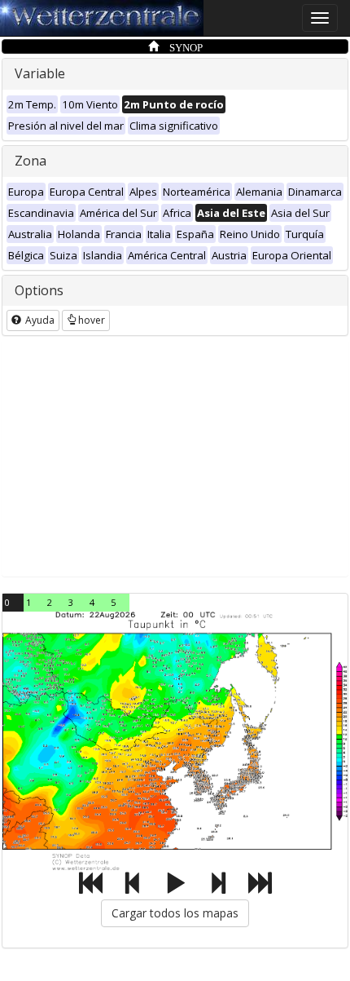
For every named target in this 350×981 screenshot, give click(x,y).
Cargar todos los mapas (175, 913)
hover (91, 320)
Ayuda (39, 320)
